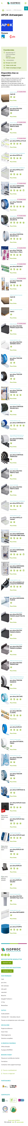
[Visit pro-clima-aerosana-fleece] (14, 601)
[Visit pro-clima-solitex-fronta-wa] (14, 665)
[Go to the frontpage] (13, 3)
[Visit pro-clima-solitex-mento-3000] (14, 127)
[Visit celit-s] (14, 313)
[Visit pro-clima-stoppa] (14, 929)
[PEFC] (13, 1100)
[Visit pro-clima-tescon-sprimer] (14, 284)
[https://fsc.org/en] (5, 1100)
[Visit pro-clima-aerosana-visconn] (14, 553)
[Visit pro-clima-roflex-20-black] (14, 852)
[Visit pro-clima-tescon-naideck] (14, 682)
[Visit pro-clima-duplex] (14, 729)
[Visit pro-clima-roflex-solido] (14, 883)
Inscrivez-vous (7, 962)
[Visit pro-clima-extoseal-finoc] (14, 744)
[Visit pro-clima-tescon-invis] (14, 377)
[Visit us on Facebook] (2, 955)
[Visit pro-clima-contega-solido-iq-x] (14, 237)
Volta (13, 1122)
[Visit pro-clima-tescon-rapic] (14, 361)
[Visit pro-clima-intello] (14, 157)
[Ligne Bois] (13, 1086)
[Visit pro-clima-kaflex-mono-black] (14, 806)
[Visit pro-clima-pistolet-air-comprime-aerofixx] (14, 585)
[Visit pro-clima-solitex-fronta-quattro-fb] (14, 617)
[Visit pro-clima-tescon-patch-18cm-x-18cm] (14, 253)
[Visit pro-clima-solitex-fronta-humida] (14, 649)
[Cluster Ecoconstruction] (5, 1086)
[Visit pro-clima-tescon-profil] (14, 776)
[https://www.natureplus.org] (5, 1109)
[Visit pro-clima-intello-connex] (14, 520)
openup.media (20, 1122)
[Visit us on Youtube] (8, 955)
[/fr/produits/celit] (12, 36)
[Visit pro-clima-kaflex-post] (14, 837)
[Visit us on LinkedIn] (5, 955)
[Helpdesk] (26, 8)
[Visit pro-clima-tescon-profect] (14, 760)
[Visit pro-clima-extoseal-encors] (14, 440)
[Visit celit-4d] (14, 96)
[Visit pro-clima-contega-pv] (14, 425)
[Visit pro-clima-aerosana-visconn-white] (14, 569)
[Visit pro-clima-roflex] (14, 867)
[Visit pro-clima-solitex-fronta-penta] (14, 633)
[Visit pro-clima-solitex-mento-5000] (14, 490)
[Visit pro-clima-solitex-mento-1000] (14, 474)
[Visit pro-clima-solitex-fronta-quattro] (14, 329)
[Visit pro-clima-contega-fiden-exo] (14, 457)
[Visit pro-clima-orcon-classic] (14, 714)
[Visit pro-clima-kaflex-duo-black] (14, 822)
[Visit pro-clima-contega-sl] (14, 792)
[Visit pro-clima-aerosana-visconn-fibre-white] (14, 536)
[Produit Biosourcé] (13, 1109)
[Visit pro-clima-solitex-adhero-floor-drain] (14, 899)
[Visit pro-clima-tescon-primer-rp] (14, 393)
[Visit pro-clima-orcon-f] (14, 268)
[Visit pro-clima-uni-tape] (14, 698)
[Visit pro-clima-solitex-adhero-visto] (14, 345)
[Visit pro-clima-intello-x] (14, 505)
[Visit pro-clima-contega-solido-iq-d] (14, 409)
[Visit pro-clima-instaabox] (14, 914)
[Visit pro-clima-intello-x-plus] (14, 172)
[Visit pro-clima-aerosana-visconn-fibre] (14, 189)
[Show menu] (25, 3)
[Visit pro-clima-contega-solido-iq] (14, 221)
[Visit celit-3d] (14, 299)
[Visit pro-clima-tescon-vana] (14, 205)
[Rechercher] (2, 3)
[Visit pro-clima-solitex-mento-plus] (14, 111)
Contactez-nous (7, 971)
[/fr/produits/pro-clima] (3, 36)
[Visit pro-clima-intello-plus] (14, 143)
